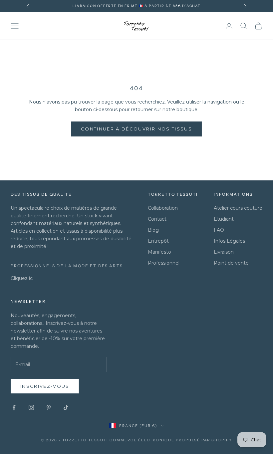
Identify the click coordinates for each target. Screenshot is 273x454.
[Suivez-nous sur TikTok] (66, 407)
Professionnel (163, 263)
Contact (157, 219)
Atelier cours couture (238, 208)
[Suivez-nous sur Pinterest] (48, 407)
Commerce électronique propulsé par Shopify (171, 440)
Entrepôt (158, 241)
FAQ (219, 230)
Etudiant (224, 219)
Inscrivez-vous (45, 386)
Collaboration (163, 208)
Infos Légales (229, 241)
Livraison (224, 252)
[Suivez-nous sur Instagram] (31, 407)
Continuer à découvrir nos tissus (136, 128)
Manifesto (159, 252)
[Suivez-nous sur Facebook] (14, 407)
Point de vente (231, 263)
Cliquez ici (22, 278)
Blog (153, 230)
